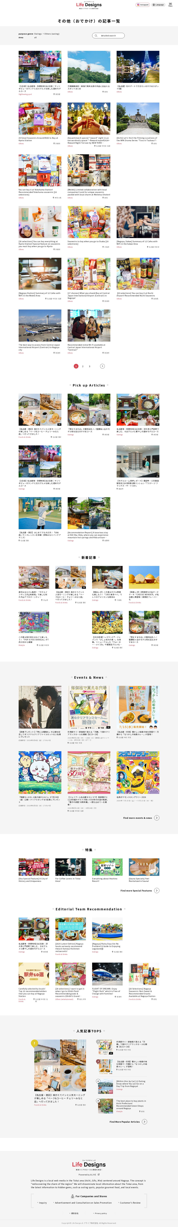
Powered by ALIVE (87, 1174)
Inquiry (43, 1202)
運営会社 (74, 1213)
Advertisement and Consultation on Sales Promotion (83, 1202)
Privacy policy (101, 1213)
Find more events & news (137, 817)
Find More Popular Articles (125, 1121)
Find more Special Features (136, 890)
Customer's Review (130, 1202)
